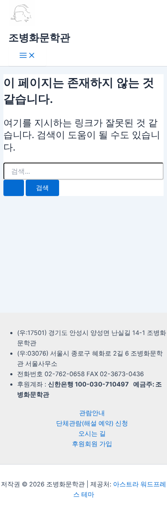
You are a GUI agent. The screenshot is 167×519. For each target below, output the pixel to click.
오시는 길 (92, 434)
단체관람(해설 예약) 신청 (92, 423)
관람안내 (92, 413)
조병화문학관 (39, 37)
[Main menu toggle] (27, 56)
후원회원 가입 (92, 444)
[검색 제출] (13, 188)
